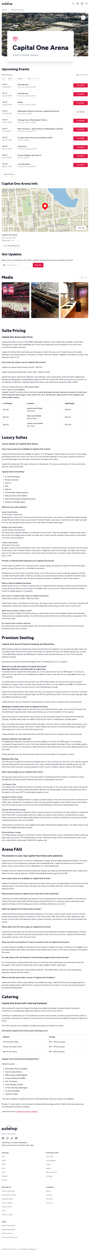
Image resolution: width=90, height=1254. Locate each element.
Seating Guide (7, 1199)
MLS (3, 1172)
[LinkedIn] (16, 1138)
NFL (3, 1156)
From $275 (80, 165)
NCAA (4, 1180)
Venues (4, 10)
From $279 (80, 147)
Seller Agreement (8, 1229)
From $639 (80, 121)
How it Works (7, 1203)
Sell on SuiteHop (8, 1191)
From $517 (80, 94)
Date (9, 78)
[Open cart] (77, 3)
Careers (49, 1195)
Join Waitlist (80, 112)
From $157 (80, 129)
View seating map (13, 246)
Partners (49, 1199)
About (48, 1191)
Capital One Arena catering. (27, 1111)
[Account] (82, 3)
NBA (3, 1160)
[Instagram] (7, 1138)
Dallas (48, 1168)
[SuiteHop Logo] (7, 3)
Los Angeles (51, 1160)
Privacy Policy (7, 1233)
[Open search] (73, 3)
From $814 (80, 156)
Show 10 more (9, 174)
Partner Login (7, 1215)
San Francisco (51, 1172)
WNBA (4, 1176)
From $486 (81, 138)
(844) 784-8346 (8, 1134)
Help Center (7, 1207)
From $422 (80, 85)
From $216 (80, 103)
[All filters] (4, 79)
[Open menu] (86, 3)
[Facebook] (3, 1138)
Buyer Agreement (9, 1225)
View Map (81, 228)
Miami (48, 1164)
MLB (3, 1164)
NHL (4, 1168)
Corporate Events (9, 1195)
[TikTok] (12, 1138)
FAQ (3, 1211)
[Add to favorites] (83, 17)
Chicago (49, 1176)
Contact (49, 1203)
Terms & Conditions (9, 1237)
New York (49, 1156)
